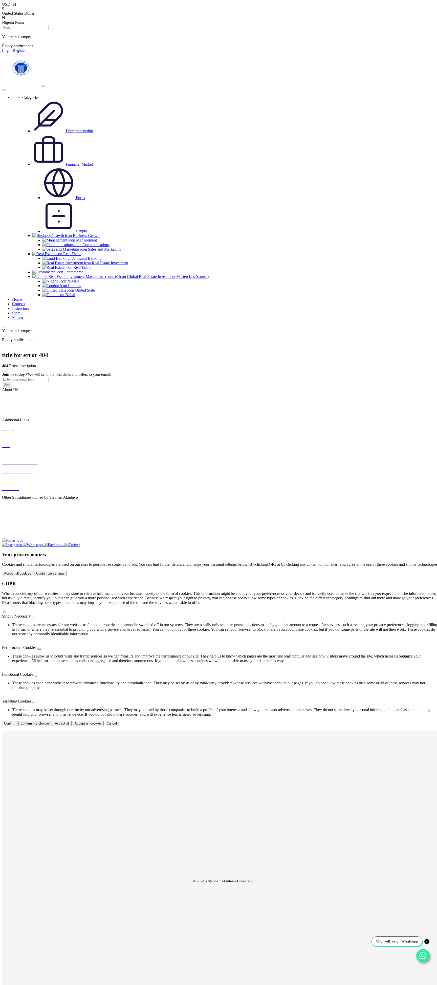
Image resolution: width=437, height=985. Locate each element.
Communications (95, 245)
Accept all (62, 723)
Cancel (112, 723)
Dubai (69, 295)
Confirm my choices (35, 723)
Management (86, 240)
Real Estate (81, 267)
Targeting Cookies (16, 701)
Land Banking (89, 258)
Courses (18, 304)
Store (16, 313)
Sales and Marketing (104, 249)
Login (7, 50)
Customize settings (50, 573)
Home (17, 299)
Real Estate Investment (109, 263)
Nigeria (72, 281)
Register (19, 50)
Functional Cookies (17, 674)
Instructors (20, 308)
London (74, 285)
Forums (18, 317)
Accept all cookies (17, 573)
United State (84, 290)
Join (7, 385)
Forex (80, 197)
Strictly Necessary (16, 616)
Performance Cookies (19, 647)
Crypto (81, 231)
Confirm (9, 723)
